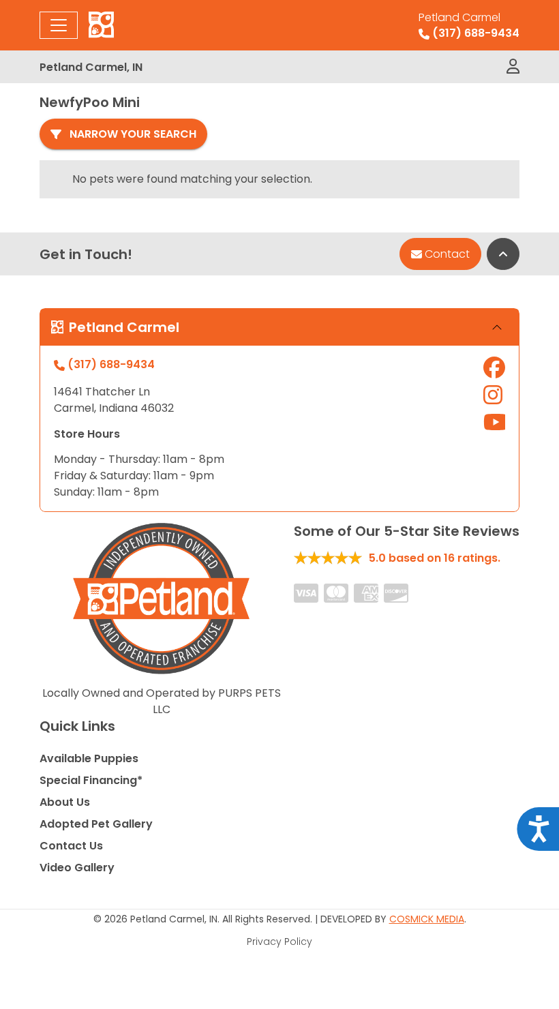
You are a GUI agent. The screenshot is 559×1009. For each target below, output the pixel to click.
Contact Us (71, 846)
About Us (65, 802)
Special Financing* (91, 780)
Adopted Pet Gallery (96, 824)
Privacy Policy (279, 941)
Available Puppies (89, 758)
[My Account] (513, 66)
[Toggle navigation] (59, 25)
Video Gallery (77, 867)
